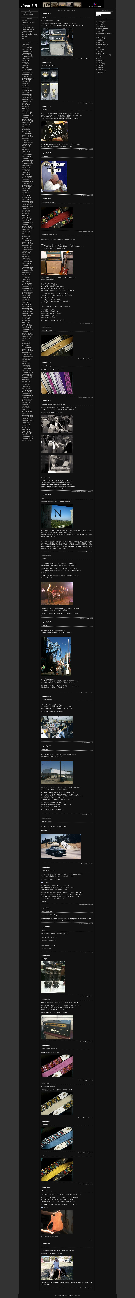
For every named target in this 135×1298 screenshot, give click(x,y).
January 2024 (26, 49)
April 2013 (25, 279)
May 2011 (24, 320)
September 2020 (26, 121)
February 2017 (26, 197)
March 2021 (25, 110)
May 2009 (24, 363)
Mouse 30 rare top (47, 1191)
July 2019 (24, 146)
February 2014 (26, 261)
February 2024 (26, 48)
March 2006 (25, 431)
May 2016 (24, 213)
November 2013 (26, 267)
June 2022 (25, 83)
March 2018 (25, 174)
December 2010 (26, 329)
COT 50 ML (25, 24)
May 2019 (24, 149)
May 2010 (24, 342)
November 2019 (26, 138)
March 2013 (25, 281)
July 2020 (24, 124)
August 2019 (25, 144)
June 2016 (25, 212)
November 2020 (26, 117)
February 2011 (26, 326)
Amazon (43, 901)
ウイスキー (44, 874)
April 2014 (25, 258)
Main (65, 10)
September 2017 (26, 185)
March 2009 (25, 367)
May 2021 (24, 106)
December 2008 (26, 372)
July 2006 (24, 424)
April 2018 (25, 172)
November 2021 (26, 96)
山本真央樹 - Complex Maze (48, 940)
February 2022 (26, 90)
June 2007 (25, 404)
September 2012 (26, 292)
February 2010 (26, 347)
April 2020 (25, 130)
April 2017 (25, 194)
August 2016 (25, 208)
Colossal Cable (102, 28)
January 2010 (26, 349)
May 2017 (24, 192)
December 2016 (26, 201)
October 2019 (25, 140)
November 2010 (26, 331)
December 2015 (26, 222)
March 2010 (25, 345)
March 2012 (25, 303)
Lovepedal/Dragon (47, 911)
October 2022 (25, 76)
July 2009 (24, 360)
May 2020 (24, 128)
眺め (23, 38)
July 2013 (24, 274)
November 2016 (26, 203)
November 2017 (26, 181)
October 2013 (25, 269)
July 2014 (24, 253)
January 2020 (26, 135)
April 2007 (25, 408)
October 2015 (25, 226)
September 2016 (26, 206)
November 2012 (26, 288)
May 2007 (24, 406)
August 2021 (25, 101)
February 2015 (26, 240)
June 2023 (25, 62)
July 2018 (24, 167)
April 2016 (25, 215)
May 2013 (24, 278)
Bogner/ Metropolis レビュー (29, 29)
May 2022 (24, 85)
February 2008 (26, 390)
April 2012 (25, 301)
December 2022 (26, 72)
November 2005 (26, 438)
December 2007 (26, 393)
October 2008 (25, 376)
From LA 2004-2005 (27, 14)
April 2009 (25, 365)
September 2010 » (72, 10)
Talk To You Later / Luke (48, 871)
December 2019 (26, 137)
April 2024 (25, 44)
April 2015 (25, 237)
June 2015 (25, 233)
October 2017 (25, 183)
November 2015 (26, 224)
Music (99, 69)
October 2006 (25, 418)
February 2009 (26, 368)
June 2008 (25, 383)
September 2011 (26, 313)
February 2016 (26, 219)
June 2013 (25, 276)
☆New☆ (44, 1156)
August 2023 (25, 58)
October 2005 (25, 440)
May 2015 (24, 235)
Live (92, 742)
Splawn (100, 49)
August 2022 (25, 80)
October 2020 (25, 119)
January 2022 (26, 92)
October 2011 (25, 311)
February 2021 (26, 112)
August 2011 (25, 315)
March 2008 (25, 388)
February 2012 (26, 304)
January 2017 (26, 199)
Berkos (99, 23)
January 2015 (26, 242)
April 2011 (25, 322)
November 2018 (26, 160)
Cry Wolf (44, 558)
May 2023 (24, 64)
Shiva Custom (46, 999)
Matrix (99, 40)
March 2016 (25, 217)
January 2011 (25, 327)
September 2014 (26, 249)
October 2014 (25, 247)
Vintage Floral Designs (28, 27)
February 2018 (26, 176)
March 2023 (25, 67)
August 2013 (25, 272)
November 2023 (26, 53)
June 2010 (25, 340)
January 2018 (26, 178)
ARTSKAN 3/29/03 (47, 700)
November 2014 (26, 245)
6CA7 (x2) (44, 959)
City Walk (44, 625)
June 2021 (25, 105)
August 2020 (25, 122)
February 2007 (26, 411)
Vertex (99, 51)
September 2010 (26, 335)
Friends (91, 618)
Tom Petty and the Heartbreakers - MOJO (53, 404)
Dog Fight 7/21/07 (46, 948)
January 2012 (26, 306)
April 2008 (25, 386)
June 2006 (25, 426)
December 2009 (26, 351)
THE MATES (45, 749)
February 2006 (26, 433)
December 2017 (26, 179)
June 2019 (25, 147)
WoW (43, 930)
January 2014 (26, 263)
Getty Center (51, 501)
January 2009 (26, 370)
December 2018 (26, 158)
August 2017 (25, 187)
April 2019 (25, 151)
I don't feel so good (47, 821)
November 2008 (26, 374)
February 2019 (26, 155)
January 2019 (26, 156)
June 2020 (25, 126)
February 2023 (26, 69)
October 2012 (25, 290)
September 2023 (26, 56)
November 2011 (26, 310)
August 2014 (25, 251)
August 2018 (25, 165)
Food (99, 62)
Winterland (45, 1124)
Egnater (100, 30)
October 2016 (25, 204)
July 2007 (24, 402)
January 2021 (26, 114)
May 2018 (24, 171)
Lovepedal (91, 149)
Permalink (83, 58)
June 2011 (25, 319)
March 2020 (25, 131)
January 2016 (26, 220)
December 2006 (26, 415)
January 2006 (26, 434)
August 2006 (25, 422)
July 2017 (24, 188)
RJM (99, 48)
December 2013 (26, 265)
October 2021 (25, 97)
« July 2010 (60, 10)
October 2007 (25, 397)
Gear (92, 58)
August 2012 (25, 294)
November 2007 (26, 395)
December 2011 (26, 308)
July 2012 (24, 295)
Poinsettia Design (27, 31)
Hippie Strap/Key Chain (28, 22)
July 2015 (24, 231)
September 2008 (26, 377)
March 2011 (25, 324)
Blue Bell (100, 24)
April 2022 (25, 87)
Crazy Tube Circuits (103, 21)
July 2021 (24, 103)
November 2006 (26, 417)
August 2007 (25, 401)
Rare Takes (90, 904)
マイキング (25, 20)
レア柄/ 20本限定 (46, 1083)
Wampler (100, 53)
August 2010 (25, 336)
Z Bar (99, 56)
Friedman (100, 31)
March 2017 (25, 196)
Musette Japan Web (27, 13)
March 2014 (25, 260)
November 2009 (26, 352)
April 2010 (25, 344)
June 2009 (25, 361)
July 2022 (24, 81)
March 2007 (25, 409)
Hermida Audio (102, 44)
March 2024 (25, 46)
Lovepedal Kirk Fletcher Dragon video (51, 915)
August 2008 (25, 379)
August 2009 (25, 358)
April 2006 (25, 429)
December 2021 (26, 94)
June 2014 (25, 254)
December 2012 (26, 286)
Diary (92, 195)
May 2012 (24, 299)
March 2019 (25, 153)
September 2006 (26, 420)
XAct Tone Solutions (103, 55)
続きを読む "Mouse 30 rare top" (49, 1236)
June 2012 (25, 297)
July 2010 (24, 338)
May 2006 (24, 427)
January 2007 (26, 413)
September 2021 (26, 99)
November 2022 (26, 74)
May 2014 (24, 256)
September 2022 (26, 78)
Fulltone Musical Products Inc (87, 491)
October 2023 (25, 55)
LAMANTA (100, 37)
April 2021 (25, 108)
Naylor (99, 42)
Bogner (91, 323)
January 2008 (26, 392)
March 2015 (25, 238)
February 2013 (26, 283)
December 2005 (26, 436)
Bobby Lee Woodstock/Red (49, 1048)
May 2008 (24, 385)
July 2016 (24, 210)
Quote (99, 72)
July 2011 (24, 317)
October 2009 (25, 354)
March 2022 (25, 89)
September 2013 (26, 270)
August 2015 (25, 229)
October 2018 (25, 162)
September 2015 (26, 228)
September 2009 (26, 356)
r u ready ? (25, 26)
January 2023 (26, 71)
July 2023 (24, 60)
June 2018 (25, 169)
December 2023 (26, 51)
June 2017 (25, 190)
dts (98, 58)
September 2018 (26, 163)
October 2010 (25, 333)
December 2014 (26, 244)
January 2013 (26, 285)
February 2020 (26, 133)
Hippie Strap (90, 103)
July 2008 (24, 381)
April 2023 (25, 65)
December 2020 (26, 115)
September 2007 (26, 399)
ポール (43, 1247)
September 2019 (26, 142)
